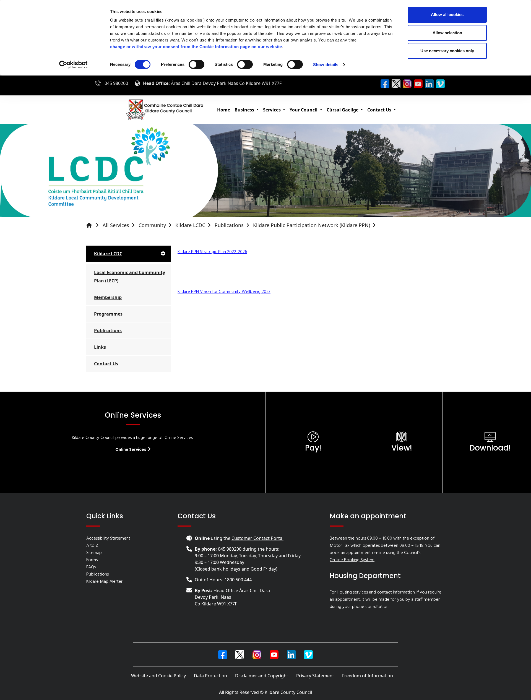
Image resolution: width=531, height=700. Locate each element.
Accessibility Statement (108, 538)
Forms (92, 560)
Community (152, 225)
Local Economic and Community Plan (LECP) (129, 276)
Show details (325, 64)
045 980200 (116, 83)
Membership (108, 297)
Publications (229, 225)
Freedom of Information (367, 676)
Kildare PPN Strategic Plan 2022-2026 (212, 252)
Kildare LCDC (190, 225)
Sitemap (94, 552)
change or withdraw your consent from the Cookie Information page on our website (196, 46)
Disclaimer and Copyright (261, 676)
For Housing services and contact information (372, 592)
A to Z (92, 545)
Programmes (108, 314)
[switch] (196, 64)
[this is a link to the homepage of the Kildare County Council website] (93, 225)
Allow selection (447, 32)
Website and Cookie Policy (158, 676)
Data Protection (210, 676)
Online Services (131, 449)
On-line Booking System (352, 560)
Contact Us (106, 364)
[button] (246, 109)
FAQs (91, 567)
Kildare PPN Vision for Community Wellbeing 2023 (224, 291)
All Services (116, 225)
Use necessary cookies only (447, 50)
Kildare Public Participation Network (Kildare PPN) (311, 225)
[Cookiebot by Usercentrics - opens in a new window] (73, 65)
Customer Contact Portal (257, 538)
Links (100, 347)
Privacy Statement (315, 676)
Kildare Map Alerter (104, 581)
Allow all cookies (447, 14)
